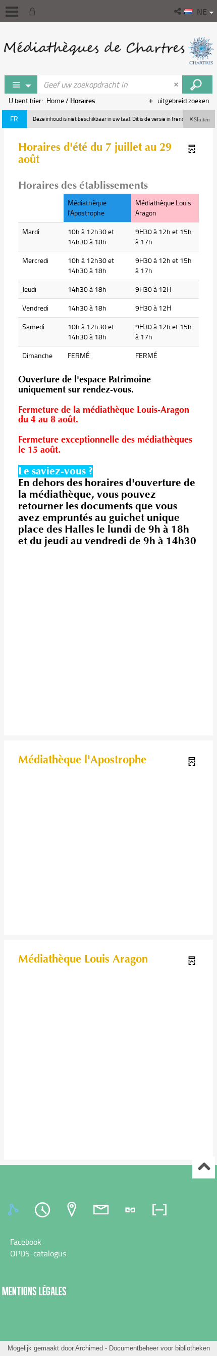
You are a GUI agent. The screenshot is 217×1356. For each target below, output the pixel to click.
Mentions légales (34, 1291)
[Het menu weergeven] (12, 12)
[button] (178, 11)
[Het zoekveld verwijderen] (177, 84)
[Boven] (203, 1167)
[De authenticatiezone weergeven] (34, 11)
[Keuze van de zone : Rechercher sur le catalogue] (21, 84)
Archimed (89, 1348)
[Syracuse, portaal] (108, 50)
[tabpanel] (108, 1247)
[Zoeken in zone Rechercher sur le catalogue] (197, 84)
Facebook (25, 1241)
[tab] (14, 1210)
